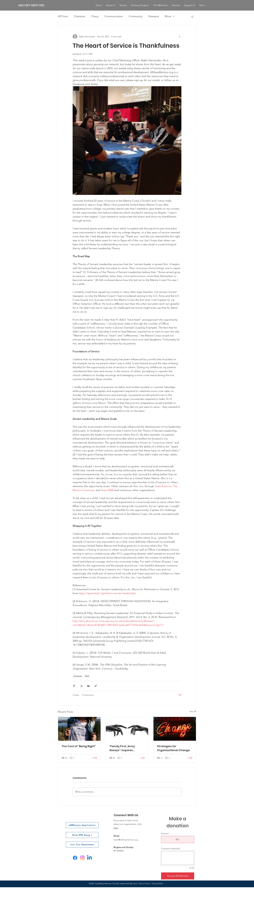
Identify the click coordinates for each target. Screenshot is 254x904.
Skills (87, 675)
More (168, 16)
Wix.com (133, 883)
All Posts (63, 16)
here (116, 827)
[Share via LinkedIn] (88, 685)
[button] (192, 16)
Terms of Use (144, 883)
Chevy (94, 16)
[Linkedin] (89, 858)
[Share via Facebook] (74, 685)
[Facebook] (75, 858)
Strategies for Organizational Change (173, 748)
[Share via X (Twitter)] (81, 685)
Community (135, 16)
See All (193, 711)
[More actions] (179, 36)
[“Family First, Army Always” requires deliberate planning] (127, 729)
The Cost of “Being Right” (79, 746)
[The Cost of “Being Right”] (79, 729)
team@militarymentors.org (126, 839)
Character (79, 16)
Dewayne (153, 16)
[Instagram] (82, 858)
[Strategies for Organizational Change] (174, 729)
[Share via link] (95, 685)
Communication (113, 16)
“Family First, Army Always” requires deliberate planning (123, 748)
